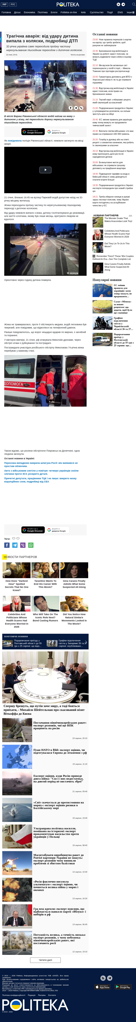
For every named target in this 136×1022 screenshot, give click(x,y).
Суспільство (96, 12)
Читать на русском (78, 55)
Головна (6, 12)
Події (110, 12)
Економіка (29, 12)
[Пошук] (134, 4)
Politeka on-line (69, 12)
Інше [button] (129, 12)
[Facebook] (71, 108)
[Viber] (81, 108)
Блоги (54, 12)
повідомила (15, 140)
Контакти (52, 995)
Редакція (31, 995)
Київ (83, 12)
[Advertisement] (45, 301)
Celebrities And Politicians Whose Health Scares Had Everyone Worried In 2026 (117, 234)
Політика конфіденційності (13, 995)
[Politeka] (68, 5)
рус (13, 4)
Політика (43, 12)
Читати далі (45, 960)
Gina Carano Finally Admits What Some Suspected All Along (117, 267)
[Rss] (118, 4)
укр (4, 4)
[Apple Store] (102, 987)
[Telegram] (123, 4)
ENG (120, 12)
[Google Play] (123, 987)
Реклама (42, 995)
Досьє (17, 12)
